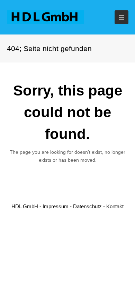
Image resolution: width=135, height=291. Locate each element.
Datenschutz (87, 206)
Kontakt (115, 206)
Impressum (56, 206)
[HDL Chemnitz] (45, 16)
